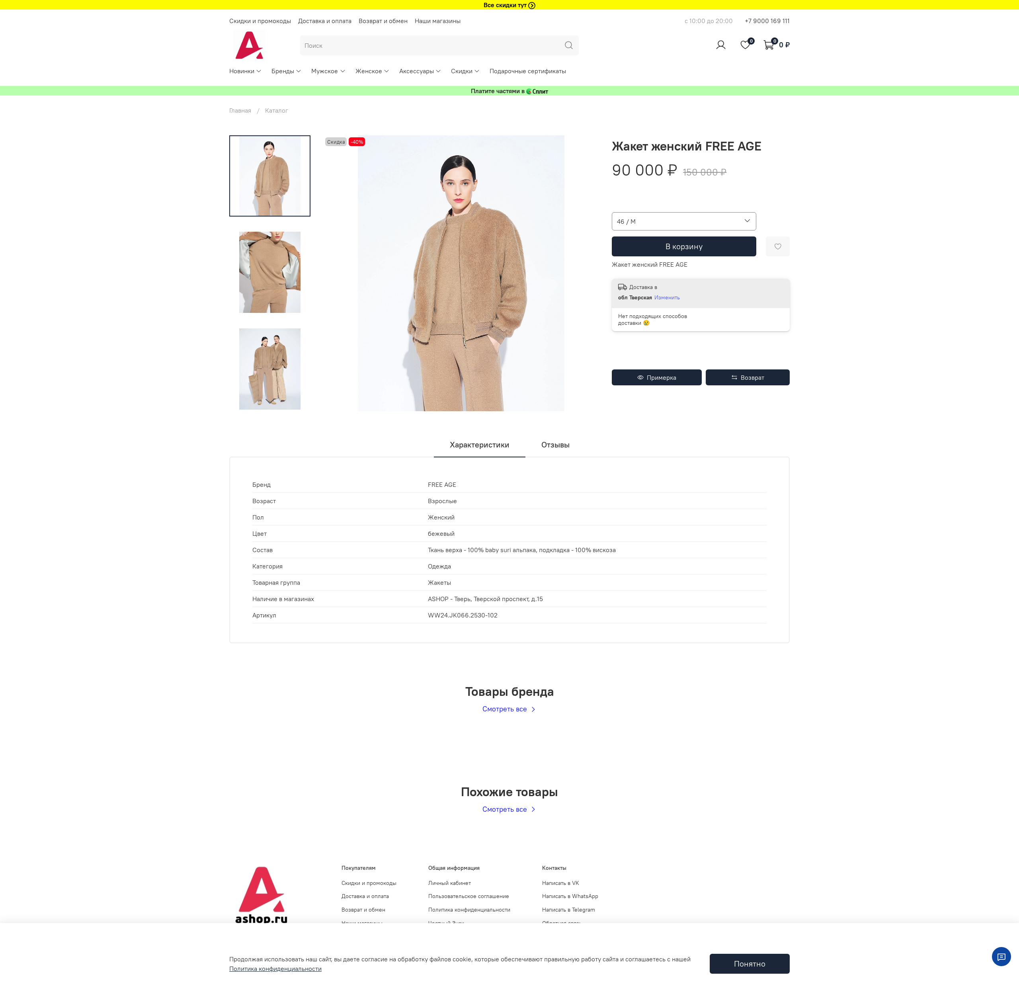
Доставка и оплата (324, 21)
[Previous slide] (339, 273)
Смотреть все (505, 708)
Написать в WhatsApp (570, 896)
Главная (240, 110)
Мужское (324, 71)
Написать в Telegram (568, 909)
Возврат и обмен (383, 21)
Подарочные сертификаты (528, 71)
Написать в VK (560, 883)
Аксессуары (416, 71)
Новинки (241, 71)
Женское (368, 71)
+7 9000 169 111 (767, 21)
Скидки (461, 71)
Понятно (749, 964)
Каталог (276, 110)
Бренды (282, 71)
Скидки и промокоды (260, 21)
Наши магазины (438, 21)
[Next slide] (269, 400)
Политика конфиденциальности (469, 909)
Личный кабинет (449, 883)
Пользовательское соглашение (468, 896)
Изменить (667, 297)
